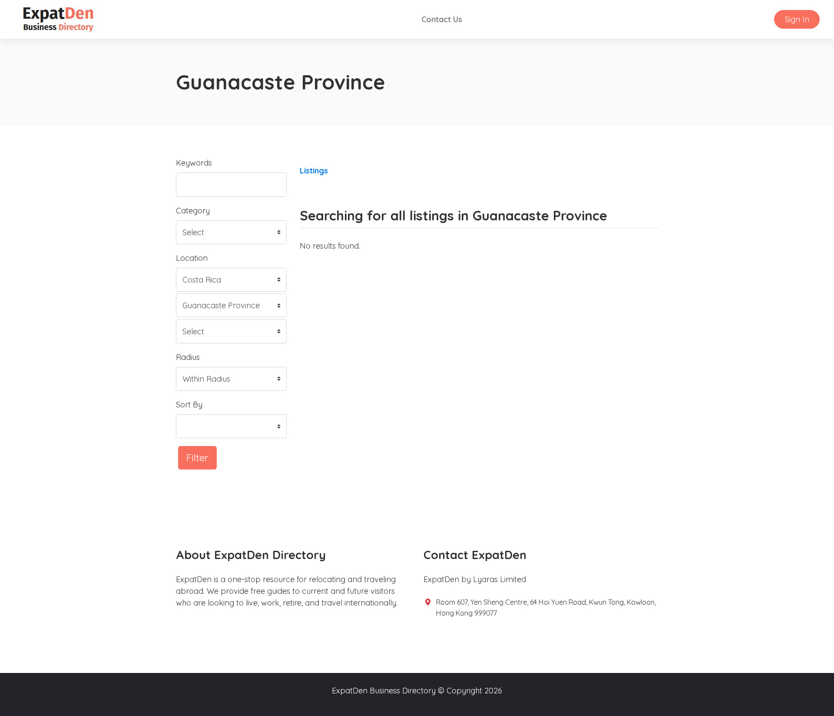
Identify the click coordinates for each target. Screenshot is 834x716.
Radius (188, 357)
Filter (197, 457)
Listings (314, 171)
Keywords (194, 163)
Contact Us (441, 19)
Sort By (189, 405)
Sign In (797, 19)
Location (192, 258)
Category (193, 211)
